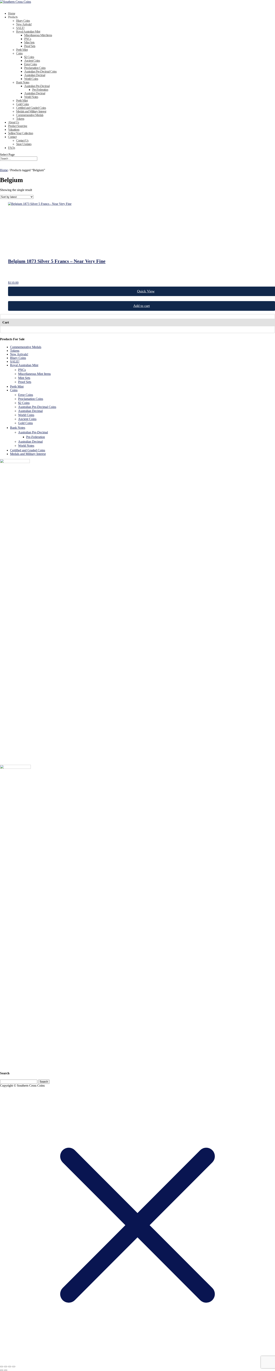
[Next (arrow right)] (5, 1370)
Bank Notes (22, 82)
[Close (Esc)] (13, 1366)
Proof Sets (29, 46)
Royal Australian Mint (28, 31)
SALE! (20, 28)
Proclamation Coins (34, 68)
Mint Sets (29, 42)
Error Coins (30, 64)
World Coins (31, 78)
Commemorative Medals (29, 115)
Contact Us (22, 140)
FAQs (11, 147)
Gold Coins (22, 104)
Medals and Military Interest (31, 111)
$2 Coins (29, 57)
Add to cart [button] (141, 306)
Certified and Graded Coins (31, 108)
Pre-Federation (40, 89)
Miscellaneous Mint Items (38, 35)
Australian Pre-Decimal (37, 86)
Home (4, 170)
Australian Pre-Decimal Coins (40, 71)
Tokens (20, 118)
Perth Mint (22, 49)
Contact (12, 137)
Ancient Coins (32, 60)
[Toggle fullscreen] (5, 1366)
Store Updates (23, 144)
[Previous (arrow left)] (1, 1370)
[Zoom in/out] (1, 1366)
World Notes (31, 97)
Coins (19, 53)
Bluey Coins (23, 20)
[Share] (9, 1366)
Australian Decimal (34, 75)
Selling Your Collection (20, 133)
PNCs (27, 39)
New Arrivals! (24, 24)
